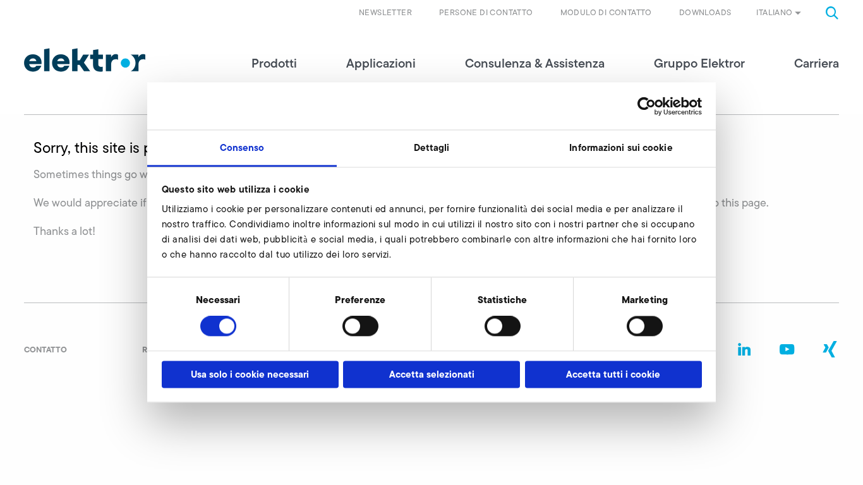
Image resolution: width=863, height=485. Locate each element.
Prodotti (274, 63)
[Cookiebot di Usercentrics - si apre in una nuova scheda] (646, 106)
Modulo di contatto (606, 12)
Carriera (816, 63)
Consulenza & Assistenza (535, 63)
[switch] (360, 326)
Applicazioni (381, 63)
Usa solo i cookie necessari (250, 374)
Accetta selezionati (431, 374)
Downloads (705, 12)
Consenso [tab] (242, 147)
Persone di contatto (486, 12)
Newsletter (385, 12)
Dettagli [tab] (432, 147)
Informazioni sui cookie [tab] (620, 147)
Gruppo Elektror (699, 63)
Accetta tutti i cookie (613, 374)
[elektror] (84, 60)
